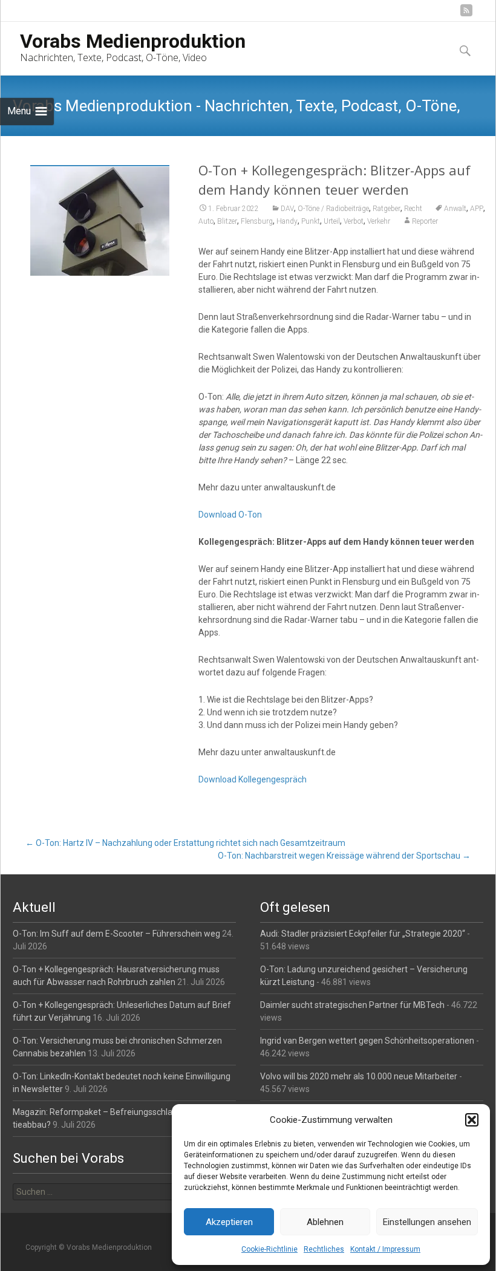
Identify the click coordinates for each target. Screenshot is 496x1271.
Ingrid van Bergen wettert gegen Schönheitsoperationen (367, 1040)
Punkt (310, 221)
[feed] (466, 15)
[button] (472, 1120)
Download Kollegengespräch (252, 779)
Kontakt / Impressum (385, 1249)
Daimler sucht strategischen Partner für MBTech (352, 1005)
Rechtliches (324, 1249)
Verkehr (378, 221)
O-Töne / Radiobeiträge (333, 208)
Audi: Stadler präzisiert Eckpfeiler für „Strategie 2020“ (362, 933)
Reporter (425, 221)
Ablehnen (325, 1222)
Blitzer (227, 221)
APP (476, 208)
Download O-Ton (230, 514)
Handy (287, 221)
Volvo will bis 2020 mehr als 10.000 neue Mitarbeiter (358, 1076)
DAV (287, 208)
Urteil (332, 221)
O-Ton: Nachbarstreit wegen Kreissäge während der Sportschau (344, 855)
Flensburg (257, 221)
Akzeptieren (229, 1222)
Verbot (354, 221)
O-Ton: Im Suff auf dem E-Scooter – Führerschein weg (116, 933)
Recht (413, 208)
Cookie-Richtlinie (269, 1249)
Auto (206, 221)
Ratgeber (386, 208)
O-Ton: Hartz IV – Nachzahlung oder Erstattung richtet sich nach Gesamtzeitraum (185, 843)
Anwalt (455, 208)
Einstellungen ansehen (427, 1222)
